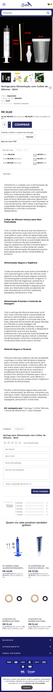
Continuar (27, 687)
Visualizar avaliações (21, 103)
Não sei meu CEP (9, 141)
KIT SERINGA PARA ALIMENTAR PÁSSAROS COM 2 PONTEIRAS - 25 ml (12, 569)
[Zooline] (26, 4)
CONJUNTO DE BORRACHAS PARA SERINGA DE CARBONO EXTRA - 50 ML (12, 622)
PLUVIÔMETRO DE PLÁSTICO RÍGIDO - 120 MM (38, 568)
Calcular (29, 137)
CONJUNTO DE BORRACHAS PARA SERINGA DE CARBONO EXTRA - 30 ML (38, 622)
